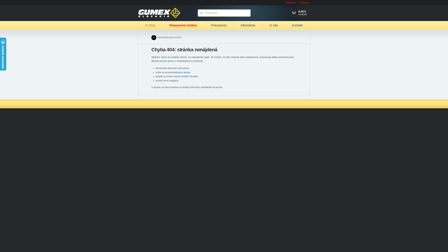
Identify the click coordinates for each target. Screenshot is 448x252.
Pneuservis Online (183, 25)
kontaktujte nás (208, 87)
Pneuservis (219, 25)
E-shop (150, 25)
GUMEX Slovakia (189, 76)
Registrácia (304, 3)
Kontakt (297, 25)
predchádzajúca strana (170, 37)
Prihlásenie (291, 3)
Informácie (248, 25)
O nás (274, 25)
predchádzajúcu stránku (178, 72)
